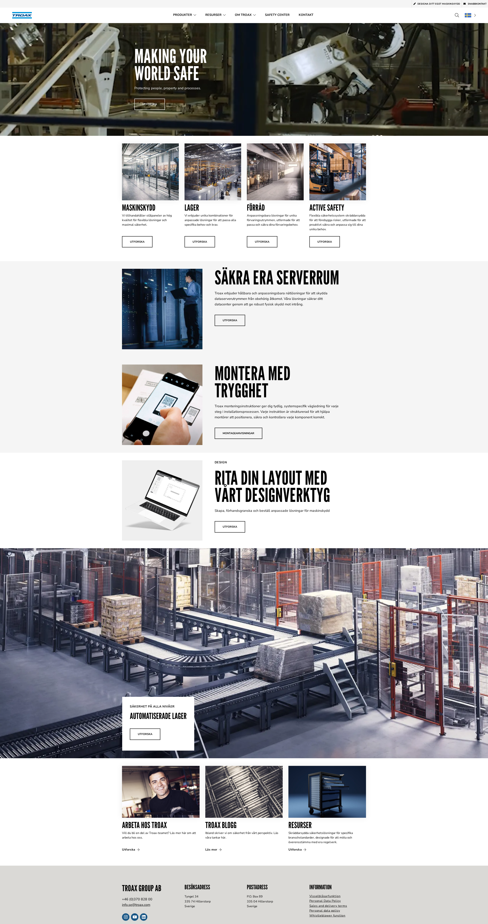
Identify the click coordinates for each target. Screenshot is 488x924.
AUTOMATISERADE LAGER (158, 716)
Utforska (129, 850)
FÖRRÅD (256, 207)
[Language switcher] (470, 15)
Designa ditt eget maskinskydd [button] (438, 3)
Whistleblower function (327, 916)
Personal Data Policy (325, 901)
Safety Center (277, 15)
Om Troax (243, 15)
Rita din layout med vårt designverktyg (272, 486)
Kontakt (306, 15)
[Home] (23, 15)
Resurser (213, 15)
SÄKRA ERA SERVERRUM (277, 277)
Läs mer (211, 850)
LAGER (192, 207)
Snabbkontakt (476, 3)
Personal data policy (324, 911)
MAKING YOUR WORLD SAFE (170, 64)
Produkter (182, 15)
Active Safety (326, 207)
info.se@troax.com (136, 904)
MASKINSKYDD (138, 207)
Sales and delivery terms (328, 906)
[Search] (457, 15)
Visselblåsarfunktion (325, 896)
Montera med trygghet (253, 382)
